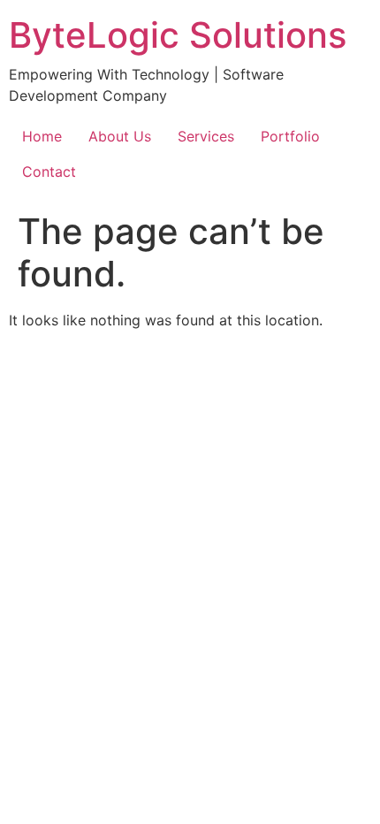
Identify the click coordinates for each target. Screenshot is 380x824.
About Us (119, 136)
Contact (49, 171)
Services (206, 136)
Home (42, 136)
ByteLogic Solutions (177, 35)
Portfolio (290, 136)
